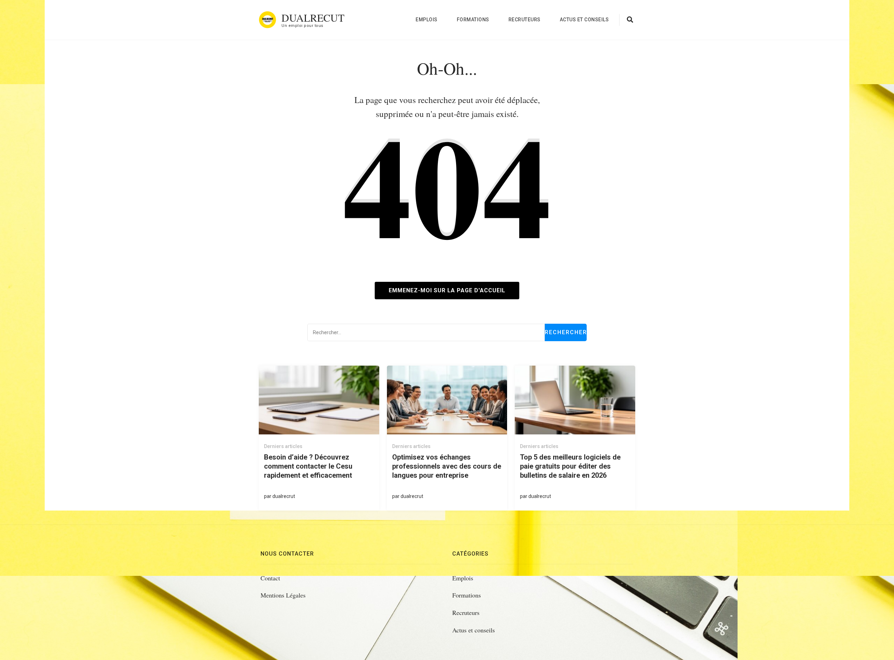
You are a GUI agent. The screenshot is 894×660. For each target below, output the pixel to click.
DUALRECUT (312, 17)
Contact (270, 578)
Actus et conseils (584, 19)
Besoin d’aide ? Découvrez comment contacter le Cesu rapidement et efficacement (308, 466)
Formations (473, 19)
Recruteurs (524, 19)
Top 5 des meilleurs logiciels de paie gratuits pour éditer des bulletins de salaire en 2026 (570, 466)
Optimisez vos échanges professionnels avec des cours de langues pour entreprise (446, 466)
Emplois (427, 19)
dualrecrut (283, 496)
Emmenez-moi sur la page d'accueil (447, 290)
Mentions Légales (283, 595)
